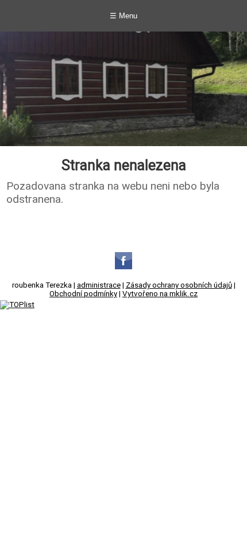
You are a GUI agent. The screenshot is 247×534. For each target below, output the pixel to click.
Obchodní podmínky (83, 293)
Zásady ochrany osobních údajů (179, 285)
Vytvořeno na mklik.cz (160, 293)
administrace (99, 285)
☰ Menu (123, 15)
